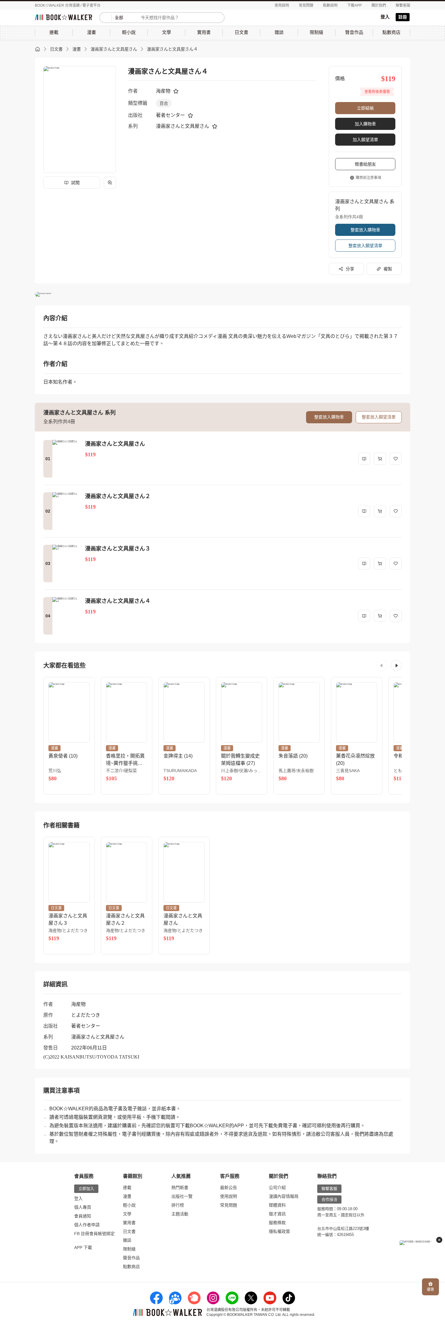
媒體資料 (277, 1205)
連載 (127, 1187)
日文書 (56, 49)
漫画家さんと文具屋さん (114, 49)
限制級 (129, 1249)
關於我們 (378, 5)
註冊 (402, 17)
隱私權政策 (279, 1231)
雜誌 (127, 1240)
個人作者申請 (87, 1224)
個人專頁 (82, 1207)
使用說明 (282, 5)
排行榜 (177, 1205)
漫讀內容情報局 (283, 1196)
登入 (385, 16)
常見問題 (306, 5)
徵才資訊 (277, 1213)
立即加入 (86, 1188)
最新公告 (228, 1187)
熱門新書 (179, 1187)
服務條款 (277, 1222)
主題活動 (179, 1213)
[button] (381, 665)
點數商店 (131, 1266)
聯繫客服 (403, 5)
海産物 (163, 91)
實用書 (129, 1222)
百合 (164, 103)
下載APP (354, 5)
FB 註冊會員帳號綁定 (94, 1233)
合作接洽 (329, 1199)
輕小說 (129, 1205)
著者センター (170, 115)
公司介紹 (277, 1187)
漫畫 (76, 49)
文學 (127, 1213)
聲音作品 (131, 1257)
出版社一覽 (182, 1196)
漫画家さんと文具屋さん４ (172, 49)
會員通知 (82, 1216)
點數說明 (330, 5)
